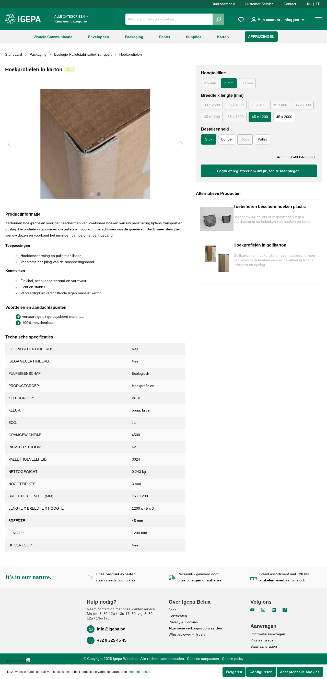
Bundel (226, 139)
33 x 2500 (212, 105)
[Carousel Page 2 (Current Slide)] (99, 194)
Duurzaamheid (223, 4)
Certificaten (178, 616)
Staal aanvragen (263, 646)
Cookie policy (232, 659)
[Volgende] (181, 143)
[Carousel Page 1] (92, 194)
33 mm (247, 83)
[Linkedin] (274, 609)
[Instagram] (263, 609)
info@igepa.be (111, 629)
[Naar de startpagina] (23, 19)
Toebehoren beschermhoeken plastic (269, 206)
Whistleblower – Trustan (188, 634)
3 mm (228, 83)
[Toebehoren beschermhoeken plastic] (216, 219)
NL (309, 4)
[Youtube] (252, 609)
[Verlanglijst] (241, 19)
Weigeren (234, 672)
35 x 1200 (212, 117)
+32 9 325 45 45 (111, 640)
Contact (290, 4)
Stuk (208, 139)
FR (318, 4)
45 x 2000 (284, 117)
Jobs (172, 610)
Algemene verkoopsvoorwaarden (195, 628)
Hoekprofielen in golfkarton (259, 245)
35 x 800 (280, 105)
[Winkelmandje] (318, 17)
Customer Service (259, 4)
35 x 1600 (236, 117)
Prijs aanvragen (263, 640)
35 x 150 (258, 105)
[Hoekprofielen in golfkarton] (216, 260)
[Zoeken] (219, 19)
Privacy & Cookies (183, 622)
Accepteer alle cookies (300, 672)
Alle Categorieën (70, 19)
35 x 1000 (303, 105)
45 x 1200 (260, 117)
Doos (245, 139)
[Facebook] (285, 609)
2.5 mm (210, 83)
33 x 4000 (236, 105)
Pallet (262, 139)
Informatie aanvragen (267, 634)
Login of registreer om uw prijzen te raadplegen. (259, 171)
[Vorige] (9, 143)
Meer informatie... (141, 672)
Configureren (261, 672)
